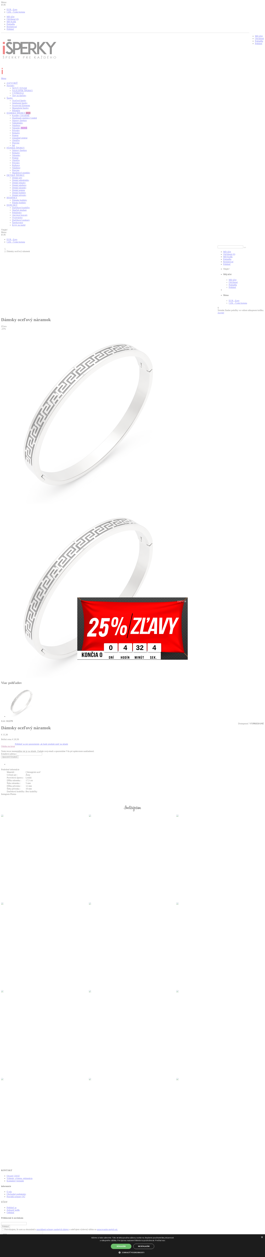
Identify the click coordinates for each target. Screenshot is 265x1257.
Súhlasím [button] (121, 1246)
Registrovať (12, 26)
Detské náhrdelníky (20, 180)
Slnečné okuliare (19, 210)
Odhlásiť (10, 1212)
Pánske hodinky (19, 202)
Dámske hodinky (19, 200)
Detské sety (17, 178)
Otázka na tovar (8, 746)
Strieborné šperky (19, 103)
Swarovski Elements (21, 105)
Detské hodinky (19, 192)
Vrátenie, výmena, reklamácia (19, 1178)
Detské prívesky (19, 195)
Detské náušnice (19, 185)
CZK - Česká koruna (16, 12)
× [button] (262, 1237)
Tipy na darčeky (19, 95)
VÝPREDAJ (18, 93)
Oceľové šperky (19, 100)
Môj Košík (11, 21)
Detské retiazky (19, 183)
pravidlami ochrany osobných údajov (53, 1229)
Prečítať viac (160, 1240)
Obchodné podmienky (16, 1194)
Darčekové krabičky (21, 207)
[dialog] (132, 1245)
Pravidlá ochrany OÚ (16, 1196)
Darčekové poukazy (21, 220)
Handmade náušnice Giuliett (24, 118)
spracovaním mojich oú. (107, 1229)
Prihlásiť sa (11, 1207)
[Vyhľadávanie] (245, 247)
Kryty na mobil (18, 225)
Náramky (19, 128)
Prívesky (16, 130)
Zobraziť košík (13, 1210)
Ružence (16, 165)
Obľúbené (259, 38)
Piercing (15, 143)
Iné (13, 145)
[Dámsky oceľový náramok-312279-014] (21, 716)
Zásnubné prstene (19, 138)
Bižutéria (16, 110)
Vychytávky (17, 217)
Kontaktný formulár (15, 1181)
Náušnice (16, 125)
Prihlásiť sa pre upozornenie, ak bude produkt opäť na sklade (41, 744)
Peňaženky (17, 212)
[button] (132, 1252)
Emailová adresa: (8, 754)
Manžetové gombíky (21, 173)
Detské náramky (19, 188)
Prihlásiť (10, 29)
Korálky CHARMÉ (21, 115)
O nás (9, 1191)
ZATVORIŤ (12, 83)
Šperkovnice (17, 222)
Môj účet (10, 16)
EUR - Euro (12, 9)
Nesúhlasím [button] (143, 1246)
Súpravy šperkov (19, 120)
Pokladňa (11, 24)
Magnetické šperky (20, 108)
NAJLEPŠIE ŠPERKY (22, 90)
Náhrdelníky (17, 123)
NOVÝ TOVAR (19, 88)
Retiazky (16, 133)
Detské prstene (18, 190)
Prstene (15, 135)
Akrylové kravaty (19, 215)
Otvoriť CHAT (13, 1176)
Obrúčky (16, 140)
